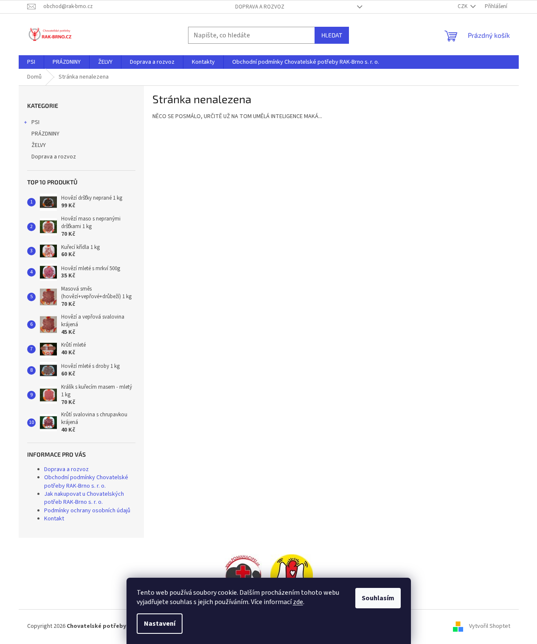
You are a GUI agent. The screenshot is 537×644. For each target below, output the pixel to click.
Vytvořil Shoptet (489, 626)
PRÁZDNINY (45, 134)
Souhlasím (378, 598)
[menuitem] (31, 62)
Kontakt (54, 518)
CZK (463, 6)
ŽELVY (38, 145)
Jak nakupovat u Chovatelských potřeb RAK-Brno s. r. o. (84, 498)
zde (298, 602)
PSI (35, 122)
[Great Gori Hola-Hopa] (243, 575)
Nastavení (159, 623)
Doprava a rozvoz (259, 7)
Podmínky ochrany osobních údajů (87, 510)
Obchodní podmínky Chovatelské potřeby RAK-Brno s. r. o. (86, 481)
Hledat (331, 35)
